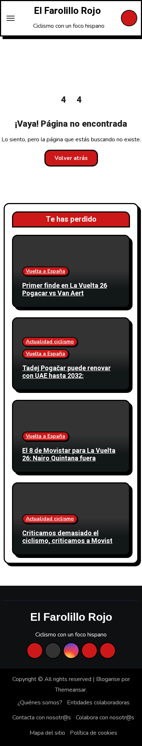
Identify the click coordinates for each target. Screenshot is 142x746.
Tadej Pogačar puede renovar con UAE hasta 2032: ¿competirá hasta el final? (66, 376)
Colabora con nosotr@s (105, 718)
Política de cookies (93, 733)
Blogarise (108, 679)
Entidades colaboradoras (98, 703)
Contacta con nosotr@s (41, 718)
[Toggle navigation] (10, 18)
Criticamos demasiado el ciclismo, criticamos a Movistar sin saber (70, 541)
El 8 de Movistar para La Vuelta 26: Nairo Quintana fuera (68, 455)
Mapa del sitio (47, 733)
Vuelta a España (45, 271)
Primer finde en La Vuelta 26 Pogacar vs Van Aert (64, 290)
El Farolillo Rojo (67, 11)
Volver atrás (71, 158)
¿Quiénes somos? (39, 703)
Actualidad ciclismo (50, 341)
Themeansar (70, 690)
